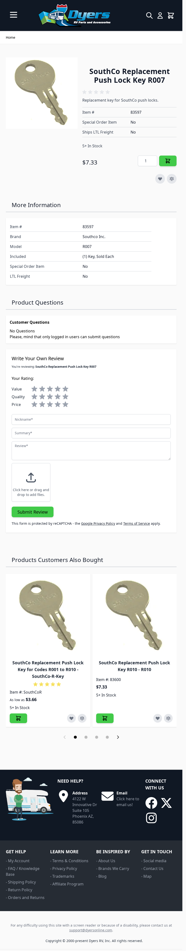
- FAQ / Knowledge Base (22, 871)
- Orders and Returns (25, 897)
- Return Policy (19, 889)
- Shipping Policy (21, 882)
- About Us (105, 860)
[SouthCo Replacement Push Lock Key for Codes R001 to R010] (48, 616)
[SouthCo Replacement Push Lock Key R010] (134, 616)
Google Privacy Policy (98, 523)
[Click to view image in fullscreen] (42, 93)
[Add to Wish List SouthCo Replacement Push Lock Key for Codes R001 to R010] (71, 718)
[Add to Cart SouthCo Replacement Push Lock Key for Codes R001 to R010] (18, 718)
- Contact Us (152, 868)
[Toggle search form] (149, 15)
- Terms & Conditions (69, 860)
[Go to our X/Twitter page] (166, 803)
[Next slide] (118, 737)
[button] (96, 92)
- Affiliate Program (67, 884)
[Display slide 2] (86, 737)
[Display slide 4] (107, 737)
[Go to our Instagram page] (151, 818)
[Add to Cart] (168, 161)
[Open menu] (13, 14)
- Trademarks (62, 876)
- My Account (18, 860)
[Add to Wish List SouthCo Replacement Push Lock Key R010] (157, 718)
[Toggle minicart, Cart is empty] (171, 15)
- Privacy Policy (63, 868)
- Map (146, 876)
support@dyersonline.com (90, 930)
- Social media (153, 860)
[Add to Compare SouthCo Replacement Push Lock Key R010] (168, 718)
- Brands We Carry (112, 868)
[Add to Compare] (172, 179)
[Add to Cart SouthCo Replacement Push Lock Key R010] (105, 718)
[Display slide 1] (75, 737)
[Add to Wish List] (160, 179)
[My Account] (160, 15)
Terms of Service (136, 523)
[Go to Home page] (74, 15)
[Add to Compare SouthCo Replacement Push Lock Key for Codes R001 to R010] (82, 718)
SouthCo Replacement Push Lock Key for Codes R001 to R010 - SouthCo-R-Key (48, 669)
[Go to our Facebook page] (151, 803)
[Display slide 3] (96, 737)
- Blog (101, 876)
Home (10, 37)
